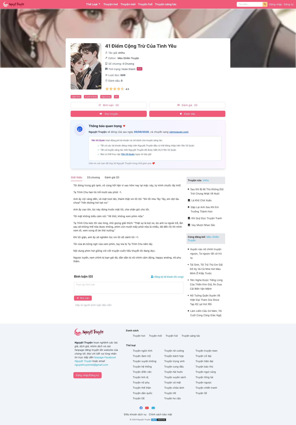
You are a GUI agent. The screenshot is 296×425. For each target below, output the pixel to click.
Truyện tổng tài (204, 377)
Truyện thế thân (142, 387)
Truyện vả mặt (172, 382)
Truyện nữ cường (174, 350)
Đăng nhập (275, 4)
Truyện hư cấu (172, 398)
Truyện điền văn (142, 371)
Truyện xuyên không (144, 361)
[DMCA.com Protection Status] (158, 420)
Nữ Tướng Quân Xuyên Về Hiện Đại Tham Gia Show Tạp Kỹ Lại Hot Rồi (205, 300)
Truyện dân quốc (142, 393)
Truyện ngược (203, 382)
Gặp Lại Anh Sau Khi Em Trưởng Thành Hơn (205, 209)
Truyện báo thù (204, 366)
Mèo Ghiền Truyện (128, 58)
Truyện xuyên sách (175, 377)
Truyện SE (201, 393)
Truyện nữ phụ (141, 382)
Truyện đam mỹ (142, 355)
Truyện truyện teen (206, 350)
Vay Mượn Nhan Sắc (203, 225)
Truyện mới (128, 4)
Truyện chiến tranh (206, 387)
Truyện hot (110, 4)
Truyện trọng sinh (174, 361)
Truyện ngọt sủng (205, 371)
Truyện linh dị (140, 377)
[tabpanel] (129, 223)
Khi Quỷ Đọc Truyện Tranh (206, 218)
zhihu (121, 52)
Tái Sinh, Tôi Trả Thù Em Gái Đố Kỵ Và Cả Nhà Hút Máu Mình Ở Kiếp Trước (206, 269)
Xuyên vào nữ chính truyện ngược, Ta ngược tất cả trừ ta (206, 253)
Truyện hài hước (173, 371)
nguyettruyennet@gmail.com (91, 364)
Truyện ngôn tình (142, 350)
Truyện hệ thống (142, 366)
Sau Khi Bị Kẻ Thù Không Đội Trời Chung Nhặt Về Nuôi (207, 191)
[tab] (76, 177)
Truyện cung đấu (174, 366)
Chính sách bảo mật (160, 414)
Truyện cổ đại (203, 355)
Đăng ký (289, 4)
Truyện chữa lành (174, 387)
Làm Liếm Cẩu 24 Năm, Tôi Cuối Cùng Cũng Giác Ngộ (206, 313)
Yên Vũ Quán (128, 154)
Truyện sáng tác (166, 4)
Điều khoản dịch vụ (135, 414)
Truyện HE (170, 393)
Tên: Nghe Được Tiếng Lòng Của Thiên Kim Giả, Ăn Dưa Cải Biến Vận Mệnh (206, 284)
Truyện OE (139, 398)
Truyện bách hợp (174, 355)
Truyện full (145, 4)
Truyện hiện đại (204, 361)
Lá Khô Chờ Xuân (201, 200)
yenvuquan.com (178, 131)
